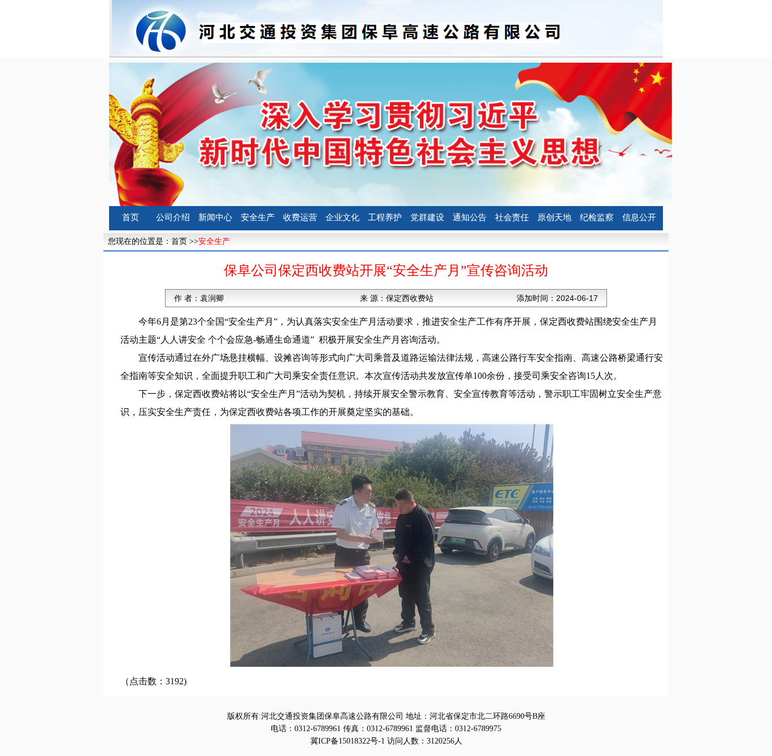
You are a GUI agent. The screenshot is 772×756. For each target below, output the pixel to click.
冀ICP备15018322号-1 (347, 741)
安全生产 (258, 217)
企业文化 (342, 217)
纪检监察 (597, 217)
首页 (130, 217)
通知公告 (470, 217)
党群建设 (427, 217)
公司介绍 (173, 217)
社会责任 (512, 217)
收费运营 (300, 217)
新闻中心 (215, 217)
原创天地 (554, 217)
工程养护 (385, 217)
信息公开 (639, 217)
